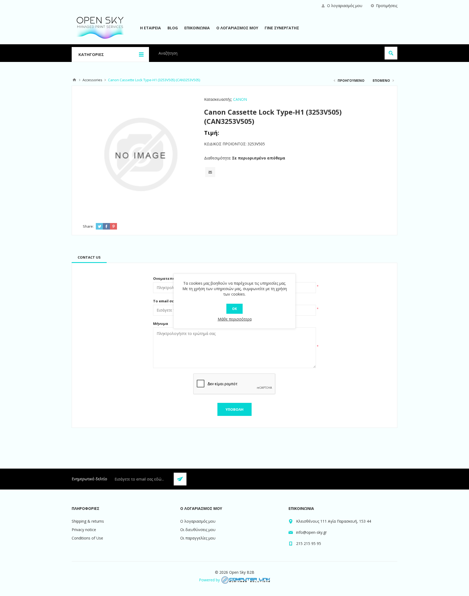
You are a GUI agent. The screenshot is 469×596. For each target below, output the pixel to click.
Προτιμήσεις (386, 5)
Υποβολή (234, 409)
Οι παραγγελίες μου (198, 538)
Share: (88, 226)
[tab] (89, 257)
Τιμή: (211, 132)
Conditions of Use (87, 538)
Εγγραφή (180, 479)
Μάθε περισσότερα (235, 319)
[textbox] (268, 53)
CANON (240, 99)
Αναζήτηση (391, 53)
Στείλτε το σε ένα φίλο (210, 172)
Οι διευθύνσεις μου (198, 529)
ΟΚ (234, 308)
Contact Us (89, 257)
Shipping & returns (88, 521)
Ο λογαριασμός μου (344, 5)
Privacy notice (84, 529)
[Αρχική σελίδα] (74, 80)
